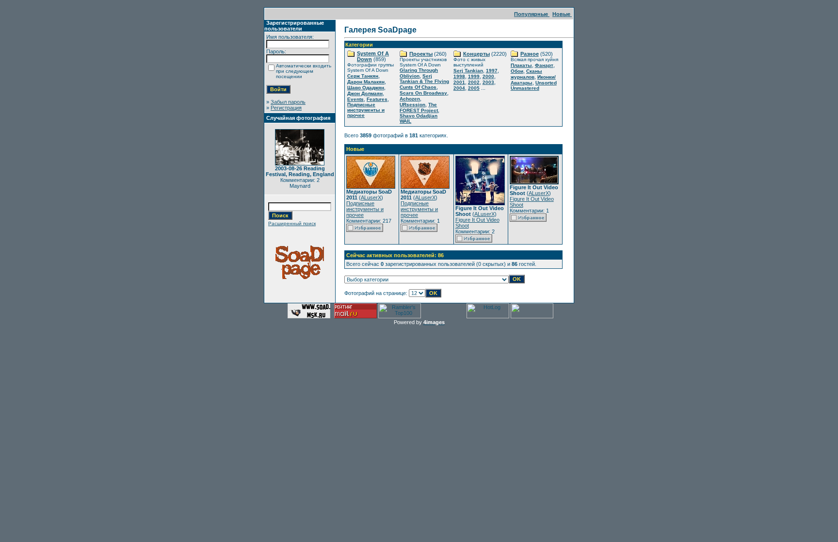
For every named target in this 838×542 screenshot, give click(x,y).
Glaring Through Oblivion (419, 73)
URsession (412, 104)
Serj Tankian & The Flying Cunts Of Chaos (424, 81)
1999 (474, 76)
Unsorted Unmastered (534, 85)
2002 (474, 82)
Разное (529, 54)
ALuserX (371, 197)
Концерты (476, 54)
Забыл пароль (288, 102)
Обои (517, 71)
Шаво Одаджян (365, 87)
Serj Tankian (468, 70)
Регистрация (286, 108)
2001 (459, 82)
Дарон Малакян (366, 81)
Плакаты (521, 65)
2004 (459, 88)
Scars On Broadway (423, 93)
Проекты (421, 54)
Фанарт (544, 65)
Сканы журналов (526, 74)
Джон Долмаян (365, 93)
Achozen (410, 98)
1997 (492, 70)
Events (355, 99)
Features (377, 99)
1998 (459, 76)
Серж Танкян (362, 76)
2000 (488, 76)
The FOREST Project (419, 107)
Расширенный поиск (292, 223)
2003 (488, 82)
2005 (474, 88)
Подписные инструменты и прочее (366, 110)
